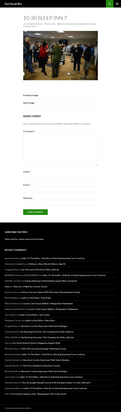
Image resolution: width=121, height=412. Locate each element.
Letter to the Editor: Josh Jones (34, 314)
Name (27, 171)
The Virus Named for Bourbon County (41, 365)
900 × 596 (51, 24)
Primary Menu (117, 4)
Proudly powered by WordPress (18, 408)
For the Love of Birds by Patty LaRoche (40, 269)
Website (27, 197)
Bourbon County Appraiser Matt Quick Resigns (44, 326)
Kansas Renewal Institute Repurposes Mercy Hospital (51, 280)
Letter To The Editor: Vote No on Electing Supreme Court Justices (52, 258)
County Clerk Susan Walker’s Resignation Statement (47, 303)
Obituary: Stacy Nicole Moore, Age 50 (47, 264)
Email (27, 184)
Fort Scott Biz (13, 3)
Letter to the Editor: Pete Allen (36, 297)
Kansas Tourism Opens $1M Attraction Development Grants (50, 292)
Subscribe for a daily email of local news (24, 239)
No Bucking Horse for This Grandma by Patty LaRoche (47, 331)
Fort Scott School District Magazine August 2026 (36, 343)
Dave (7, 286)
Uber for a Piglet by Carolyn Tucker (30, 286)
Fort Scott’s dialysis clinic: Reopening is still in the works (39, 394)
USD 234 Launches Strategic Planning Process (43, 348)
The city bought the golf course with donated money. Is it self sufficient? (56, 382)
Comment (29, 131)
